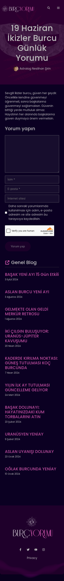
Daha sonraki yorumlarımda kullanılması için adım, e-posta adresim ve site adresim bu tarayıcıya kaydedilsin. (30, 212)
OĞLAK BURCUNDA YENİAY (30, 469)
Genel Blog (24, 262)
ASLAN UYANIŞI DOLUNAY (29, 451)
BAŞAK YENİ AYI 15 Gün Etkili (32, 274)
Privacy (32, 558)
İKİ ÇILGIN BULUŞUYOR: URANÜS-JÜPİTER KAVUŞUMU (27, 336)
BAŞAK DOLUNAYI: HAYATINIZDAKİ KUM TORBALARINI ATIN (24, 412)
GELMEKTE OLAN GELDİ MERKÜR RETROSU (26, 311)
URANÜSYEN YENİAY (24, 434)
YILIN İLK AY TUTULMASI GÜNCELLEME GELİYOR (27, 387)
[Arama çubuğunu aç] (48, 8)
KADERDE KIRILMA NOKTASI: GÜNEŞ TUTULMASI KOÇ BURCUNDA (31, 363)
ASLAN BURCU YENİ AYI (27, 292)
